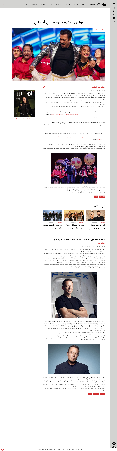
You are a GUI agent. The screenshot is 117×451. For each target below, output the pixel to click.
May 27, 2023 (99, 117)
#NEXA (47, 137)
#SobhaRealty (59, 137)
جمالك (68, 4)
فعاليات (96, 196)
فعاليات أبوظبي (102, 196)
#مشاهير (103, 222)
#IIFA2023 (78, 135)
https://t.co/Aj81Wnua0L (57, 114)
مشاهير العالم (96, 394)
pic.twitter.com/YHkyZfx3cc (71, 114)
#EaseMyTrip (67, 137)
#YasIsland (90, 135)
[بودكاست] (114, 443)
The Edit (25, 4)
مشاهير (84, 4)
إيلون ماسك (103, 394)
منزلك (43, 4)
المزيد (38, 449)
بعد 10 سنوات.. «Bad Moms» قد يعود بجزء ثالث (75, 227)
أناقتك (76, 4)
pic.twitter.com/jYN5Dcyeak (77, 137)
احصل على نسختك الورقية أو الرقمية (24, 118)
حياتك (50, 4)
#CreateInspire (52, 137)
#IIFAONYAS (84, 135)
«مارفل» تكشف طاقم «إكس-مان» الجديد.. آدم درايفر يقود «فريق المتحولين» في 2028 (52, 227)
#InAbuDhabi (96, 135)
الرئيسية (93, 4)
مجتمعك (59, 4)
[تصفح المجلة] (114, 447)
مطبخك (34, 4)
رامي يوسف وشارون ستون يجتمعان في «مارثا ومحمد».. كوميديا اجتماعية (96, 227)
